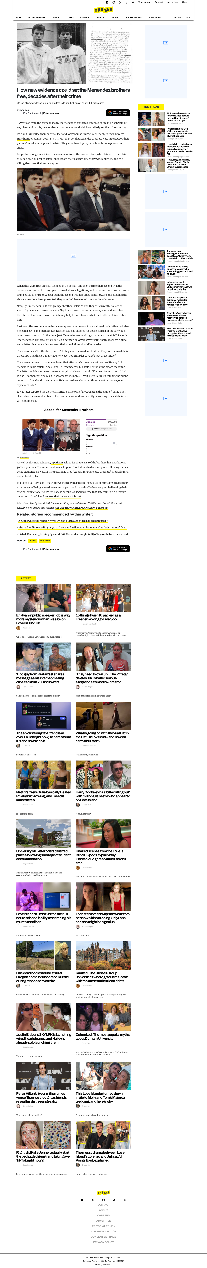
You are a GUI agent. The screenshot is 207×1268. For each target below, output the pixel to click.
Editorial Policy (103, 1226)
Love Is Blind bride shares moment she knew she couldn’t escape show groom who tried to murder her (180, 149)
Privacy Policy (103, 1242)
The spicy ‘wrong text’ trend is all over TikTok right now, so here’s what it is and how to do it (43, 737)
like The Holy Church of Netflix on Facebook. (81, 507)
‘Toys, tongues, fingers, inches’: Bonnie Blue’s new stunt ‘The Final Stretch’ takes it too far (178, 163)
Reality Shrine (133, 18)
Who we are (144, 2)
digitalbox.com (105, 1264)
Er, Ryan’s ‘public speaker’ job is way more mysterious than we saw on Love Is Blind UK (43, 619)
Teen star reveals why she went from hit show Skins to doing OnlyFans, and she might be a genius (103, 918)
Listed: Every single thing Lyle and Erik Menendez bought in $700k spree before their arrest (73, 534)
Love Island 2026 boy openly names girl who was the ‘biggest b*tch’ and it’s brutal (180, 270)
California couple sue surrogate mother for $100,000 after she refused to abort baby (177, 301)
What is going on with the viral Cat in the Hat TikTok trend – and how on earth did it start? (102, 737)
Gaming (70, 18)
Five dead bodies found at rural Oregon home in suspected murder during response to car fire (42, 977)
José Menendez (66, 335)
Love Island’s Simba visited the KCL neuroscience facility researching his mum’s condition (43, 918)
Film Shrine (154, 18)
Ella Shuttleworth (32, 113)
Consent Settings (103, 1237)
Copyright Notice (103, 1231)
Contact (159, 2)
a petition (57, 462)
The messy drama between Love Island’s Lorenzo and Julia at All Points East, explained (100, 1156)
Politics (85, 18)
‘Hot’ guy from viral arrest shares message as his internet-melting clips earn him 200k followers (40, 678)
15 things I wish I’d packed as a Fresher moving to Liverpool (98, 617)
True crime (45, 541)
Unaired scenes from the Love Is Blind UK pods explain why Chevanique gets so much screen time (101, 857)
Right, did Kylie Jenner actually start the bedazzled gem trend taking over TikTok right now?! (43, 1156)
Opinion (100, 18)
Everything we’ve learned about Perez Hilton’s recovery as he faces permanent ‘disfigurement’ (179, 316)
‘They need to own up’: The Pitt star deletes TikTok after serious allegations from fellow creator (102, 678)
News (18, 18)
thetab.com (98, 1258)
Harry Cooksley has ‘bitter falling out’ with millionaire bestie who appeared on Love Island (103, 796)
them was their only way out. (42, 163)
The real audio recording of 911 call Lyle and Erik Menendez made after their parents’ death (72, 527)
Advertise (172, 2)
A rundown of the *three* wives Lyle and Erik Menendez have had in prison (63, 520)
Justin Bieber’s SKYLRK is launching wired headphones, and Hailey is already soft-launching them (43, 1038)
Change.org (24, 457)
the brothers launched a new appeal (50, 326)
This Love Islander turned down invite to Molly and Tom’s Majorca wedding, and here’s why (100, 1097)
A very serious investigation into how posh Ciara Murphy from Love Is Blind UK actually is (180, 255)
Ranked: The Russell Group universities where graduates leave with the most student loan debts (102, 977)
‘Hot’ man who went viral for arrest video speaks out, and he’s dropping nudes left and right (178, 117)
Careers (103, 1215)
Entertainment (36, 18)
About (103, 1210)
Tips (184, 2)
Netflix (33, 541)
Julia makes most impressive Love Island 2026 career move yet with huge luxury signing (179, 285)
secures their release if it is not (63, 496)
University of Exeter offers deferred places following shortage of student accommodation (43, 855)
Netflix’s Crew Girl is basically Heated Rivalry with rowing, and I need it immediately (43, 796)
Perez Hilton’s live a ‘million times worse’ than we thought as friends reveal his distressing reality (41, 1097)
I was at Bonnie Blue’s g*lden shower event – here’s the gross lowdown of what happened (179, 132)
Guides (115, 18)
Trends (55, 18)
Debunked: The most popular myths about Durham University (103, 1036)
